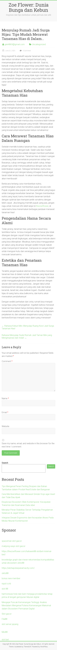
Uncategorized (39, 44)
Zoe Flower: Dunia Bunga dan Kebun (29, 7)
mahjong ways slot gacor (13, 546)
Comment (7, 361)
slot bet (5, 639)
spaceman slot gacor (12, 541)
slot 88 (5, 588)
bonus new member (11, 578)
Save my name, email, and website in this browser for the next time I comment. (28, 445)
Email (5, 412)
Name (5, 398)
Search (5, 463)
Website (5, 426)
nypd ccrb (6, 583)
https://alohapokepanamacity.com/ (18, 568)
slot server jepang (10, 624)
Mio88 (5, 632)
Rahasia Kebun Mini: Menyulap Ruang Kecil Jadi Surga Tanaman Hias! (28, 327)
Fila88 (4, 619)
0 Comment (26, 51)
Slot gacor (7, 614)
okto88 (5, 573)
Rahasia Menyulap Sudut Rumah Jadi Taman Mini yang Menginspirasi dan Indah (27, 336)
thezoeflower (42, 206)
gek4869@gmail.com (15, 44)
